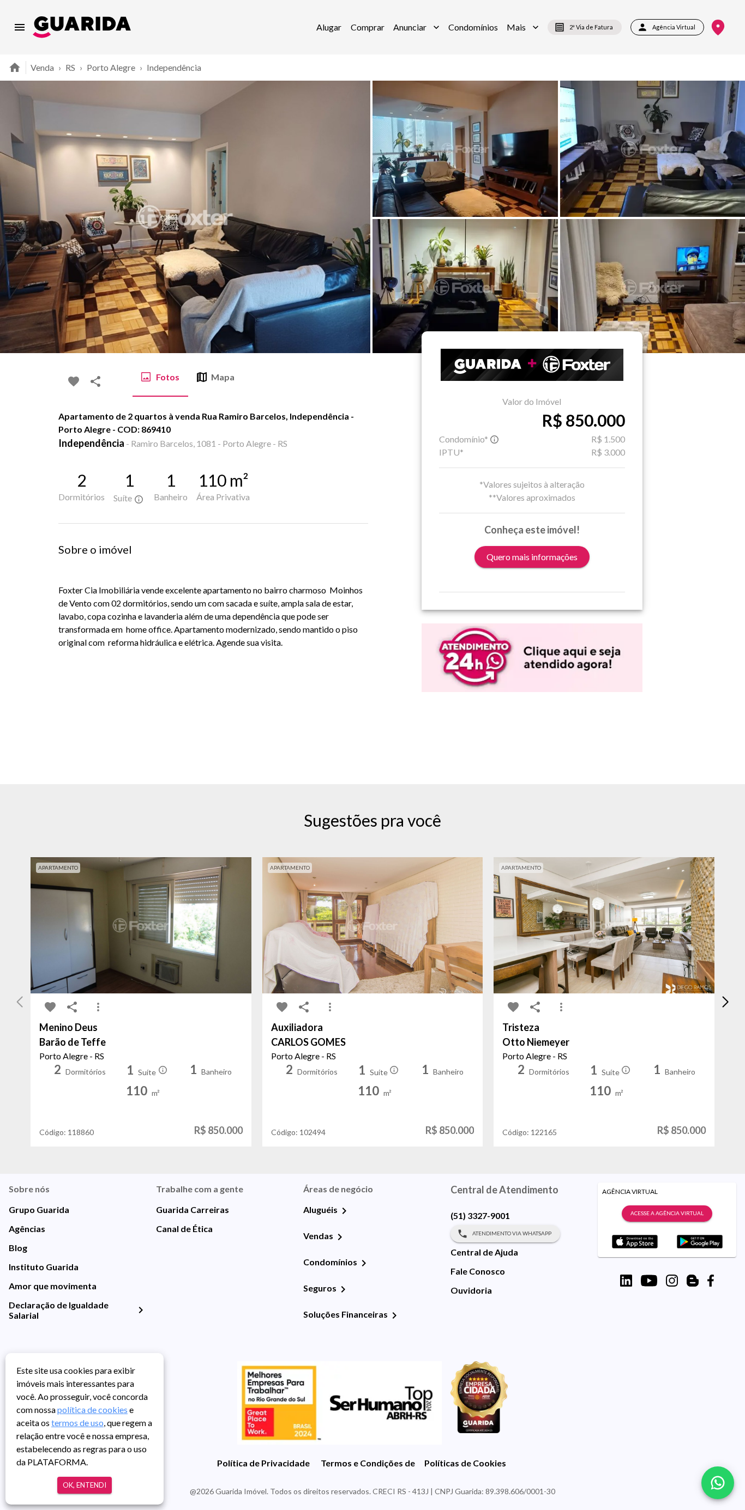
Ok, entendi (84, 1485)
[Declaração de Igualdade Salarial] (140, 1310)
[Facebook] (710, 1280)
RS (70, 67)
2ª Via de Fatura (591, 27)
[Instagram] (672, 1280)
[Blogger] (692, 1280)
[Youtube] (649, 1280)
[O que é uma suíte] (138, 499)
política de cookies (92, 1409)
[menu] (20, 27)
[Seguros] (343, 1289)
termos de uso (77, 1422)
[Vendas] (339, 1237)
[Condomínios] (363, 1263)
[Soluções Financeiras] (394, 1315)
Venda (42, 67)
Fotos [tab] (167, 377)
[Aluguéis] (344, 1210)
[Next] (729, 217)
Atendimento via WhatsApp (511, 1233)
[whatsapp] (717, 1482)
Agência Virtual (673, 27)
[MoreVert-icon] (98, 1007)
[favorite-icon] (74, 381)
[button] (416, 27)
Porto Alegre (111, 67)
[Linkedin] (626, 1280)
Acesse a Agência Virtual (667, 1213)
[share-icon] (95, 381)
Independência (174, 67)
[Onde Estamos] (718, 27)
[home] (82, 27)
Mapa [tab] (223, 377)
